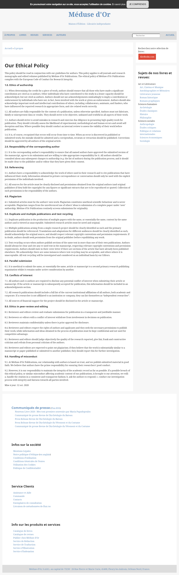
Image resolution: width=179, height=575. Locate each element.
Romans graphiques (150, 100)
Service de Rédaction (23, 541)
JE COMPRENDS (137, 4)
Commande (19, 496)
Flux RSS (55, 408)
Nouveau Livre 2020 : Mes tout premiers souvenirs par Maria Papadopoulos (53, 411)
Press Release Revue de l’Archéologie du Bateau (39, 419)
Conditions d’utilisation (24, 457)
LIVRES (22, 35)
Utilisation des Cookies (24, 464)
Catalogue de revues (23, 534)
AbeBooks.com (147, 56)
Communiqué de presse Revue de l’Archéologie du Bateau (43, 415)
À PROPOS (9, 35)
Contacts (17, 499)
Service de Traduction (24, 544)
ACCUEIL (170, 35)
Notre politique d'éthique (26, 454)
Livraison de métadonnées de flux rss (32, 506)
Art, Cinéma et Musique (151, 87)
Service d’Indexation (23, 551)
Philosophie (145, 117)
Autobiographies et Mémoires (155, 90)
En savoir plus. (119, 4)
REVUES (34, 35)
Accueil (8, 48)
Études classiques (148, 110)
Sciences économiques (151, 137)
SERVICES (47, 35)
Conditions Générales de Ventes (29, 461)
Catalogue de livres (22, 531)
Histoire (144, 114)
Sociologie (145, 141)
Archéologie (146, 107)
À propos (18, 48)
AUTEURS (61, 35)
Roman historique (149, 97)
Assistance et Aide (22, 492)
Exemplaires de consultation (27, 503)
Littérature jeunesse (150, 94)
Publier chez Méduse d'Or (26, 537)
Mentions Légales (22, 451)
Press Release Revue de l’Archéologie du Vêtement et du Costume (47, 422)
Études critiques (148, 127)
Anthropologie (147, 124)
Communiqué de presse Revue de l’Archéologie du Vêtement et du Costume (52, 426)
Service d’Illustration (23, 548)
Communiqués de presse (31, 407)
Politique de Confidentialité (27, 468)
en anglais (45, 454)
